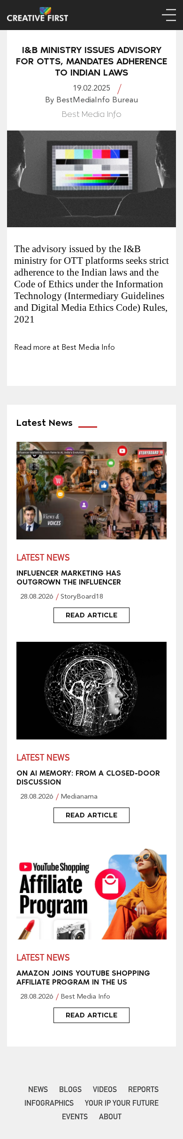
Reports (143, 1090)
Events (75, 1118)
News (38, 1090)
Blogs (70, 1090)
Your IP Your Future (122, 1104)
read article (91, 615)
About (110, 1118)
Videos (105, 1090)
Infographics (49, 1104)
